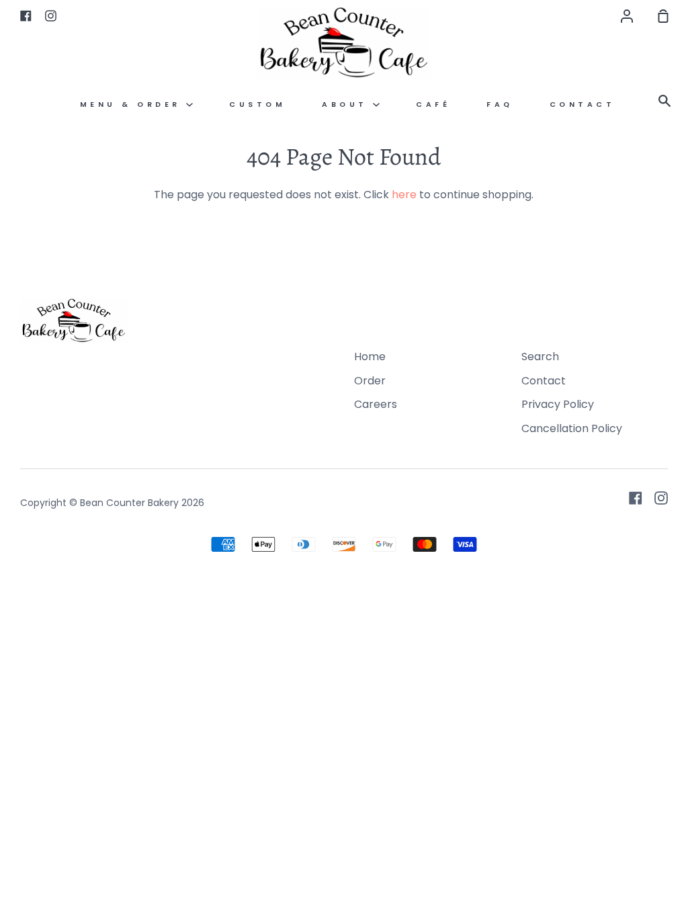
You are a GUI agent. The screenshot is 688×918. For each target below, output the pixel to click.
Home (370, 356)
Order (370, 380)
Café (433, 104)
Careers (375, 404)
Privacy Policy (557, 404)
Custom (257, 104)
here (404, 194)
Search (540, 356)
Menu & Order (133, 104)
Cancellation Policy (571, 428)
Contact (582, 104)
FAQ (499, 104)
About (347, 104)
